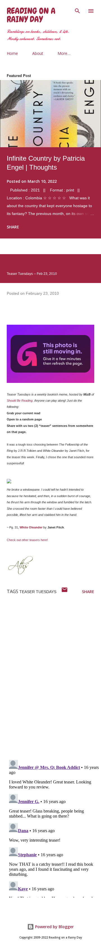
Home (12, 53)
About (37, 53)
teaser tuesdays (37, 591)
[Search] (77, 10)
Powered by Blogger (54, 926)
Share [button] (13, 227)
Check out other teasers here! (27, 540)
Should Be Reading (20, 400)
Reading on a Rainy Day (31, 15)
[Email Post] (64, 591)
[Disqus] (54, 682)
